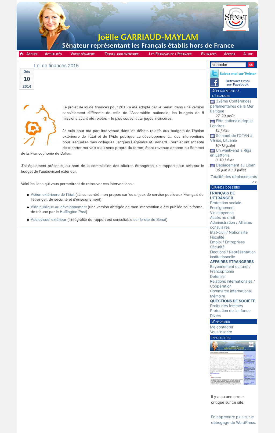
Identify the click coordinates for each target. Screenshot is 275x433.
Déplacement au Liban (235, 165)
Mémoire (217, 296)
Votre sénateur (83, 54)
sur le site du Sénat (149, 219)
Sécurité (217, 246)
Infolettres (221, 337)
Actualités (53, 54)
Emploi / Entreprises (227, 242)
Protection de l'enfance (230, 310)
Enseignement (222, 207)
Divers (215, 315)
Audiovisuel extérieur (48, 219)
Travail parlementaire (122, 54)
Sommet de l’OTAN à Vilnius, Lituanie (231, 138)
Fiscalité (217, 237)
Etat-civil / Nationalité (229, 232)
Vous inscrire (221, 331)
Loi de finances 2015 (56, 65)
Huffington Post (73, 212)
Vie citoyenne (222, 212)
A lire (248, 54)
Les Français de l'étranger (170, 54)
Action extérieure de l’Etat (52, 194)
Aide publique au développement (59, 207)
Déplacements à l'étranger (224, 93)
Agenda (230, 54)
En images (208, 54)
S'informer (220, 321)
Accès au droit (222, 217)
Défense (217, 276)
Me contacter (221, 327)
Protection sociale (225, 202)
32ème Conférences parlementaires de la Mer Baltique (232, 106)
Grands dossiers (225, 187)
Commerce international (231, 291)
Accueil (32, 54)
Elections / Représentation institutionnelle (233, 254)
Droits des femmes (226, 305)
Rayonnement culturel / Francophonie (230, 269)
